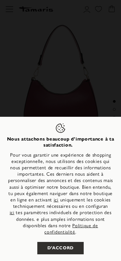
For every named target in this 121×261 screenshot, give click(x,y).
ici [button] (12, 212)
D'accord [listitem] (60, 248)
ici (56, 200)
